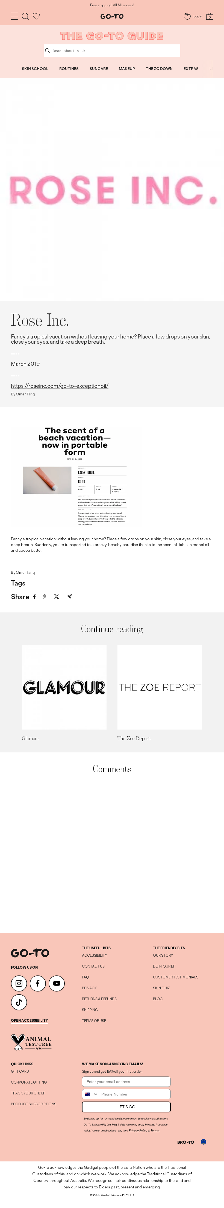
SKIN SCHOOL (35, 68)
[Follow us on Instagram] (18, 983)
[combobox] (90, 1094)
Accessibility (94, 955)
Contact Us (93, 966)
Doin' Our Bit (164, 966)
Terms (155, 1130)
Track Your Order (28, 1093)
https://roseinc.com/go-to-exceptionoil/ (59, 386)
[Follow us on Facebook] (37, 983)
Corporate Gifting (29, 1082)
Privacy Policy (138, 1130)
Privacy (89, 988)
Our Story (163, 955)
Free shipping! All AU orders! (112, 5)
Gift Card (20, 1071)
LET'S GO (126, 1107)
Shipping (90, 1010)
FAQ (85, 977)
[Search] (25, 16)
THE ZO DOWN (159, 68)
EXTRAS (191, 68)
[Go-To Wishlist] (36, 16)
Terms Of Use (94, 1021)
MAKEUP (127, 68)
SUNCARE (99, 68)
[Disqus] (112, 853)
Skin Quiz (161, 988)
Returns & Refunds (99, 999)
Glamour (30, 738)
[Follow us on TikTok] (18, 1002)
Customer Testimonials (175, 977)
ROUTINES (69, 68)
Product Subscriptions (33, 1104)
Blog (158, 999)
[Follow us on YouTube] (56, 983)
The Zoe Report (133, 738)
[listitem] (34, 596)
